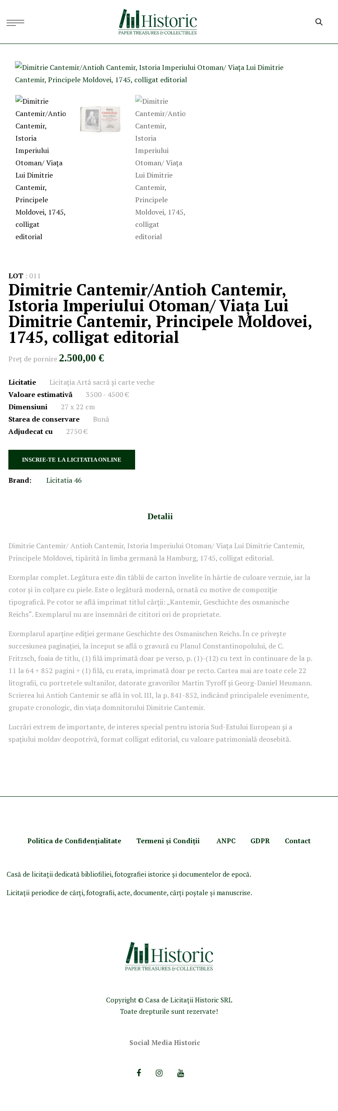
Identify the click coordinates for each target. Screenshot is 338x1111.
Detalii (160, 516)
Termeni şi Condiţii (169, 840)
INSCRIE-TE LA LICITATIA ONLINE (71, 459)
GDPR (260, 840)
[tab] (160, 516)
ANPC (226, 840)
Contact (298, 840)
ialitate (109, 840)
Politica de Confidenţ (62, 840)
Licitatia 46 (64, 480)
